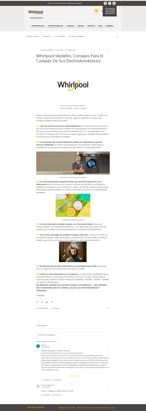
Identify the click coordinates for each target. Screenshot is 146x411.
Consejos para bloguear (77, 36)
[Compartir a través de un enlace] (52, 302)
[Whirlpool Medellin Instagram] (109, 3)
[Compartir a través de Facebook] (37, 302)
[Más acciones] (108, 50)
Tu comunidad (60, 36)
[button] (117, 36)
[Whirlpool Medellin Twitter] (114, 3)
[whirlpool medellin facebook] (105, 3)
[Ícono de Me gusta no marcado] (42, 380)
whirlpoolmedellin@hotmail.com (103, 408)
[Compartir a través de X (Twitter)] (42, 302)
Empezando (47, 36)
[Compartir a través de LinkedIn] (47, 302)
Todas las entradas (32, 36)
